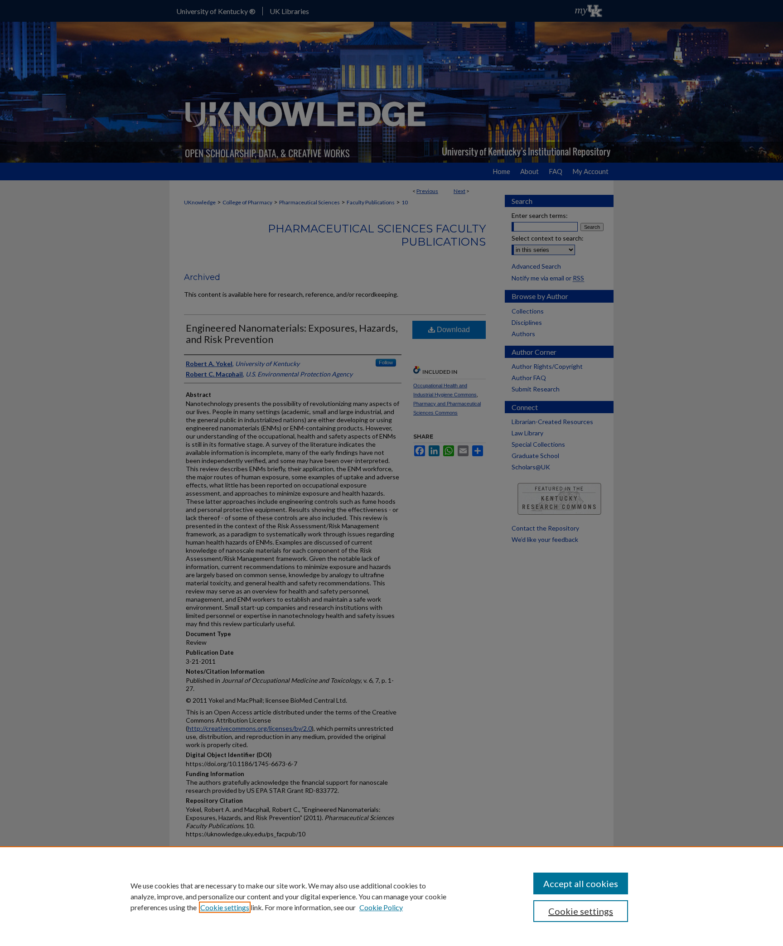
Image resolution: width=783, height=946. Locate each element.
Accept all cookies (580, 883)
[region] (391, 896)
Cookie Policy (381, 907)
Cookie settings (224, 907)
